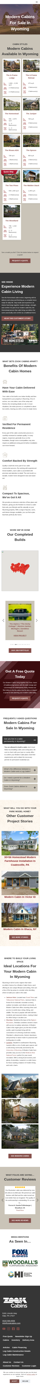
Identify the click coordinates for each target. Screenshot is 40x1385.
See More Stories (20, 937)
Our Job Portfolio (20, 650)
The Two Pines (11, 185)
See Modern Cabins (20, 1156)
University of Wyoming (13, 1050)
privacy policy (31, 1374)
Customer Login (29, 1366)
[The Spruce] (31, 141)
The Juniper (31, 114)
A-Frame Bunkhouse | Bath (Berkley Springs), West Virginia (20, 626)
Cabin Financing (19, 1347)
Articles (6, 1347)
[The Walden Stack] (31, 176)
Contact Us (18, 1362)
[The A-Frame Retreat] (31, 66)
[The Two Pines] (12, 176)
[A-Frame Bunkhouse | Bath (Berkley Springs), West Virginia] (20, 612)
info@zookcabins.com (11, 1323)
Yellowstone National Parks (15, 1000)
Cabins (6, 1340)
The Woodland (11, 221)
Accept (14, 1381)
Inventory (16, 1340)
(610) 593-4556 (8, 1321)
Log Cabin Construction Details (16, 1351)
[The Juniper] (31, 104)
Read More (20, 1208)
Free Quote (8, 1336)
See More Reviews (20, 1220)
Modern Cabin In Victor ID (20, 896)
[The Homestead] (12, 104)
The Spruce (31, 150)
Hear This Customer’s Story (17, 318)
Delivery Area (28, 1340)
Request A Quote (20, 261)
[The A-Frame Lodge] (12, 66)
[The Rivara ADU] (12, 141)
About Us (7, 1362)
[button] (13, 565)
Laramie (9, 1042)
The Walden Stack (31, 185)
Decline (25, 1381)
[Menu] (37, 2)
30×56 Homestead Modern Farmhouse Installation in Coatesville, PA (20, 861)
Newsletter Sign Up (23, 1336)
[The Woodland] (12, 211)
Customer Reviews (11, 1366)
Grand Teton (30, 997)
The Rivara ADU (12, 150)
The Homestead (12, 114)
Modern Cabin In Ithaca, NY (20, 929)
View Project (20, 633)
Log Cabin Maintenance (13, 1355)
